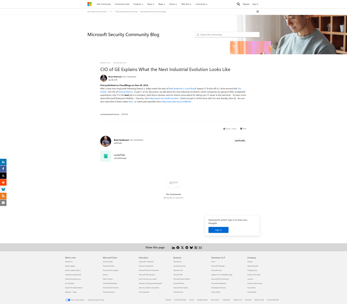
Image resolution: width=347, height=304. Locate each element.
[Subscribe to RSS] (195, 247)
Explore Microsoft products (74, 288)
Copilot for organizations (73, 275)
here (131, 101)
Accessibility (251, 288)
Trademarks (226, 300)
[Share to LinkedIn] (173, 247)
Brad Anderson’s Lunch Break (183, 88)
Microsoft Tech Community (220, 279)
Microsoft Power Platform (182, 279)
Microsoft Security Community (126, 11)
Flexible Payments (109, 292)
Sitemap (168, 300)
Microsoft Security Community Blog (153, 11)
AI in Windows (69, 283)
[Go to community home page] (89, 4)
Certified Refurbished (110, 283)
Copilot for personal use (73, 279)
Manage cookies (202, 300)
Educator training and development (150, 283)
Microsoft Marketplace (218, 283)
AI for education (144, 292)
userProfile (240, 140)
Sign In (255, 4)
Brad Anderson (115, 76)
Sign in (218, 229)
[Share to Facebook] (177, 247)
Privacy (191, 300)
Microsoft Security (179, 266)
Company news (252, 270)
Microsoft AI (177, 262)
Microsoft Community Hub (97, 11)
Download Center (108, 266)
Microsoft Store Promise (111, 288)
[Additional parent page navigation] (111, 11)
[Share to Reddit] (186, 247)
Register (246, 4)
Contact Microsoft (180, 300)
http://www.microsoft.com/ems (164, 98)
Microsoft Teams (179, 283)
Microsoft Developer (218, 266)
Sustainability (251, 292)
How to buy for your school (147, 279)
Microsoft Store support (110, 270)
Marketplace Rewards (218, 288)
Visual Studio (215, 292)
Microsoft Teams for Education (149, 270)
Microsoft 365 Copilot (181, 288)
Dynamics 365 (178, 270)
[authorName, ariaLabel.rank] (103, 78)
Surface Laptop (70, 266)
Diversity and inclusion (254, 283)
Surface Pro (69, 262)
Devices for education (146, 266)
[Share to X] (182, 247)
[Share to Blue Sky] (191, 247)
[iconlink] (105, 156)
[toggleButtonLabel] (258, 11)
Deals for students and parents (149, 288)
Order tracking (107, 279)
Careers (250, 262)
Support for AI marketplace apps (221, 275)
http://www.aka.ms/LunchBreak (177, 101)
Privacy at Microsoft (253, 275)
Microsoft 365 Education (147, 275)
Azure (213, 262)
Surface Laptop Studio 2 (73, 270)
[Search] (238, 4)
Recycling (248, 300)
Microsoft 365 (178, 275)
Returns (105, 275)
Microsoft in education (146, 262)
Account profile (108, 262)
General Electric (125, 91)
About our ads (259, 300)
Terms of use (215, 300)
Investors (250, 279)
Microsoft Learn (216, 270)
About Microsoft (252, 266)
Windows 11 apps (71, 292)
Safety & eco (237, 300)
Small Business (178, 292)
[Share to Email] (200, 247)
